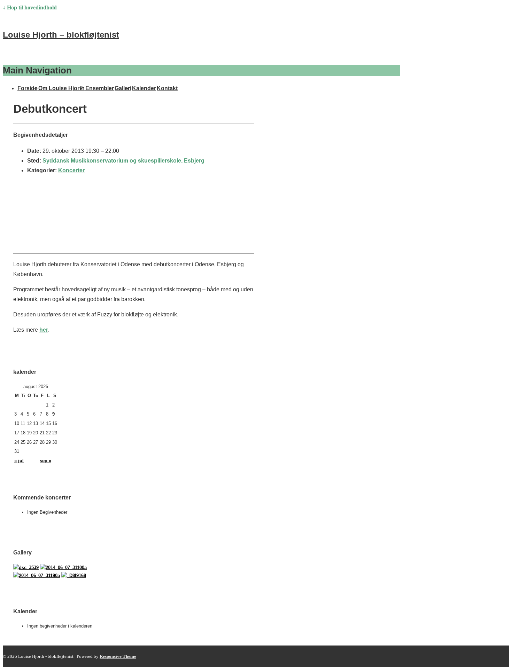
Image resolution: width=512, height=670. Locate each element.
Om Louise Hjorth (61, 88)
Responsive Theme (118, 656)
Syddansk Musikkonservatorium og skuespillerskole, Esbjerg (123, 161)
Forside (27, 88)
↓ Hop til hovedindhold (30, 7)
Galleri (123, 88)
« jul (19, 460)
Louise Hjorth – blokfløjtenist (61, 34)
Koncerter (71, 170)
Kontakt (167, 88)
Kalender (144, 88)
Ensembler (99, 88)
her (43, 330)
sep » (45, 460)
